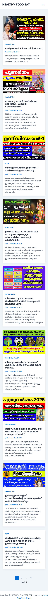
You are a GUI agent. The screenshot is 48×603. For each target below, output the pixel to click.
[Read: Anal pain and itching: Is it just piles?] (24, 28)
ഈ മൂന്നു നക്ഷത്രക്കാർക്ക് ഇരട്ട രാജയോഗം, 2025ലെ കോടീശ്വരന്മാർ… (21, 104)
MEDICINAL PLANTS (12, 358)
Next (24, 582)
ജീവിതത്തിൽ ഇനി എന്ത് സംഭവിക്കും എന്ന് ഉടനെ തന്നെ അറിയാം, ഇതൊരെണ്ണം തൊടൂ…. (23, 541)
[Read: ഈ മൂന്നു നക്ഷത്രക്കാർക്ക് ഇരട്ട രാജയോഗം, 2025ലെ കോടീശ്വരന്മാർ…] (24, 81)
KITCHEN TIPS (10, 294)
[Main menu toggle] (43, 4)
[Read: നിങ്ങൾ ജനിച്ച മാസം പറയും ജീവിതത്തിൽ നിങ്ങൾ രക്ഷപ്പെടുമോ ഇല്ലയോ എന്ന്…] (24, 278)
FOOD (7, 163)
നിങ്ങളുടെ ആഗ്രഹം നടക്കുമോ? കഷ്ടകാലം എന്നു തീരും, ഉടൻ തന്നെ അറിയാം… (23, 365)
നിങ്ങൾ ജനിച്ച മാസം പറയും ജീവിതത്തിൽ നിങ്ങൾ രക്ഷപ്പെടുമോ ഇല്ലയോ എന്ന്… (22, 301)
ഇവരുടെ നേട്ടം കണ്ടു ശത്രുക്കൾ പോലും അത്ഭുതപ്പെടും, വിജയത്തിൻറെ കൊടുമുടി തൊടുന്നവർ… (21, 235)
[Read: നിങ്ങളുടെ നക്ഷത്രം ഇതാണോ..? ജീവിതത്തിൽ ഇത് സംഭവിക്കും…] (24, 147)
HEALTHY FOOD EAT (16, 4)
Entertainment (10, 425)
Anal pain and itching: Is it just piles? (24, 48)
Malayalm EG (9, 227)
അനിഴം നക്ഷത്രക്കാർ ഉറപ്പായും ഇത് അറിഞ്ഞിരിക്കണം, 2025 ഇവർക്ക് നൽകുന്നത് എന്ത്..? (23, 431)
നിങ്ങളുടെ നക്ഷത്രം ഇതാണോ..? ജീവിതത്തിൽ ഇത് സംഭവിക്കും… (21, 169)
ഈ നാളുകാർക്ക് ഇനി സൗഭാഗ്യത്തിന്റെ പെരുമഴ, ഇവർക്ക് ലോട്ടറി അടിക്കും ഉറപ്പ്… (23, 498)
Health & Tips (9, 44)
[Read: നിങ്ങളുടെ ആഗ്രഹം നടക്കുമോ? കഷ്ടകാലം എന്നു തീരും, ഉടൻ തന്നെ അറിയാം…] (24, 342)
